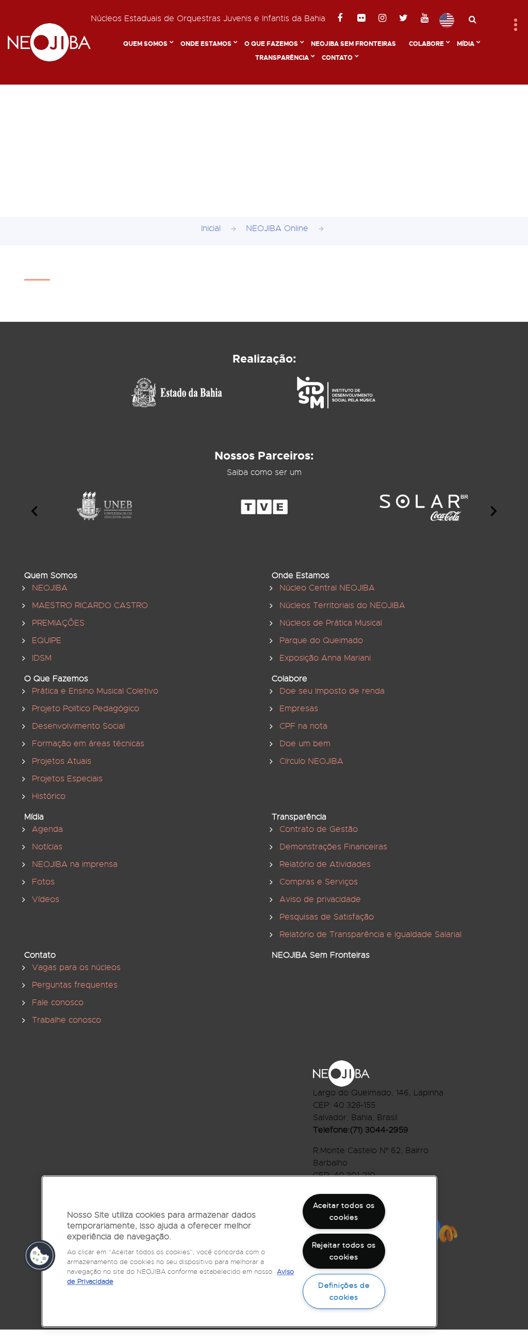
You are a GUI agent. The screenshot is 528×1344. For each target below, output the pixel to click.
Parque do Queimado (321, 640)
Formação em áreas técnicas (88, 744)
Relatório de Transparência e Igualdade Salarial (370, 934)
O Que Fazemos (271, 44)
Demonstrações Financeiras (333, 847)
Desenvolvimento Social (78, 726)
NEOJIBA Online (277, 228)
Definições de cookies (343, 1291)
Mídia (465, 44)
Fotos (43, 882)
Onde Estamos (206, 44)
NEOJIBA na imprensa (75, 864)
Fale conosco (58, 1002)
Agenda (47, 829)
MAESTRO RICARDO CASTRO (90, 605)
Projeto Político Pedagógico (85, 708)
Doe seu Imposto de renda (332, 691)
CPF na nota (303, 726)
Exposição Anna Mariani (325, 658)
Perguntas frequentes (75, 985)
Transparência (282, 58)
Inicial (211, 228)
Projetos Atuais (61, 761)
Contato (337, 58)
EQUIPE (46, 640)
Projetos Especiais (67, 779)
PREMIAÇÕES (58, 623)
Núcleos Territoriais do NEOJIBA (342, 605)
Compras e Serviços (318, 882)
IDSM (42, 658)
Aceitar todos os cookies (344, 1211)
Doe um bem (305, 744)
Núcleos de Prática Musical (330, 623)
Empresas (298, 708)
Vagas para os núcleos (76, 967)
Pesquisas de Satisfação (326, 917)
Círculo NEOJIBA (311, 761)
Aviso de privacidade (320, 899)
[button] (39, 1255)
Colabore (426, 44)
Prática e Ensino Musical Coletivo (95, 691)
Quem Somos (145, 44)
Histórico (48, 796)
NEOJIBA (50, 588)
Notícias (47, 847)
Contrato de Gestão (318, 829)
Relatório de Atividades (325, 864)
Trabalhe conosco (66, 1020)
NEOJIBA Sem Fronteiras (353, 44)
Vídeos (45, 899)
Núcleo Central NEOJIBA (327, 588)
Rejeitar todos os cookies (344, 1250)
